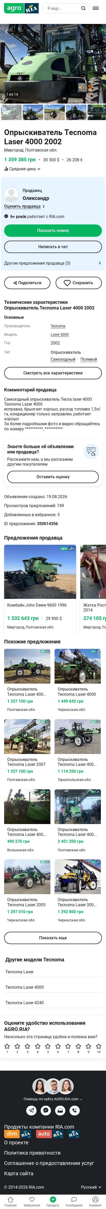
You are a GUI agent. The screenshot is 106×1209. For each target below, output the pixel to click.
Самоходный (63, 359)
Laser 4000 (60, 334)
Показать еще (53, 937)
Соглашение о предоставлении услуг (49, 1163)
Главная (10, 1205)
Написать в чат (53, 246)
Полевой (89, 359)
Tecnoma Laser (19, 971)
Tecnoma (58, 326)
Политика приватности (32, 1153)
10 (99, 1052)
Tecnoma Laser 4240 (24, 1002)
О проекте (16, 1142)
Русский (89, 1187)
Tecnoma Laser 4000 (24, 987)
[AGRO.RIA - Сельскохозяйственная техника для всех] (23, 8)
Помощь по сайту (53, 1099)
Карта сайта (18, 1173)
